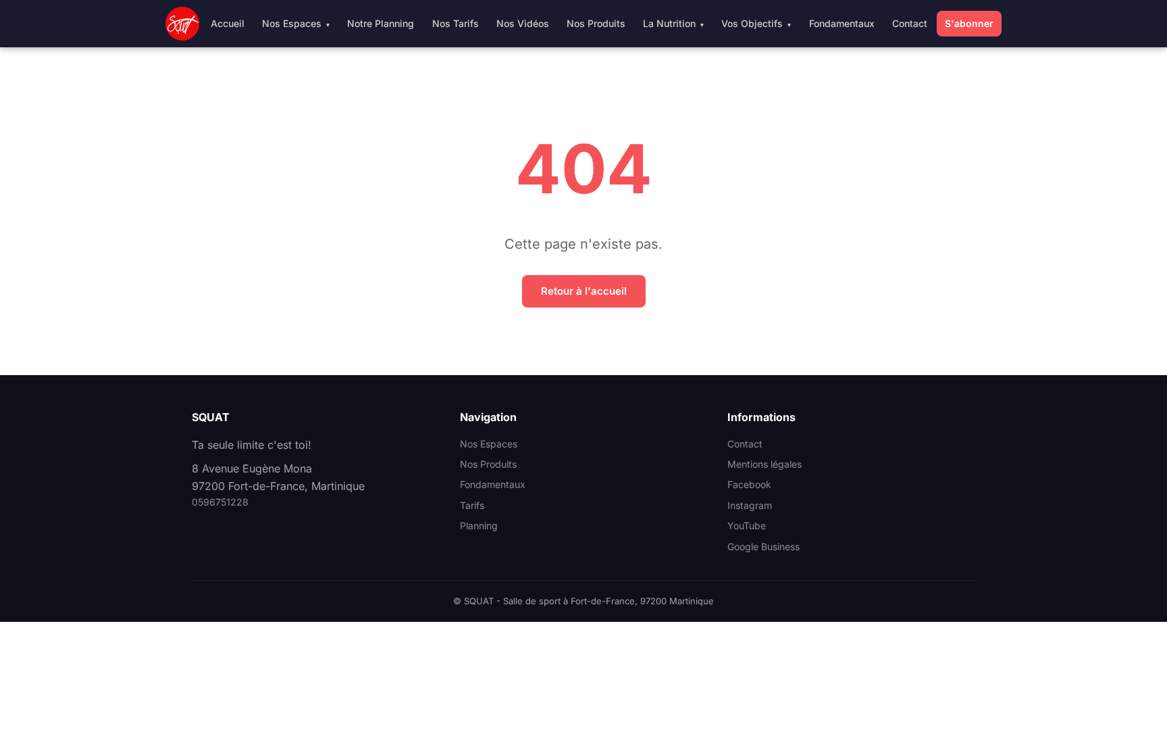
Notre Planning (380, 23)
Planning (479, 525)
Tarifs (472, 505)
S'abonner (969, 23)
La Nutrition (669, 23)
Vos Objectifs (752, 23)
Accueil (227, 23)
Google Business (763, 546)
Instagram (749, 505)
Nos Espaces (291, 23)
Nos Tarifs (455, 23)
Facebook (749, 484)
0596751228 (220, 502)
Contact (909, 23)
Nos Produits (596, 23)
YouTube (746, 525)
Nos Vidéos (522, 23)
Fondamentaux (842, 23)
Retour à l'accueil (584, 291)
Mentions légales (764, 464)
